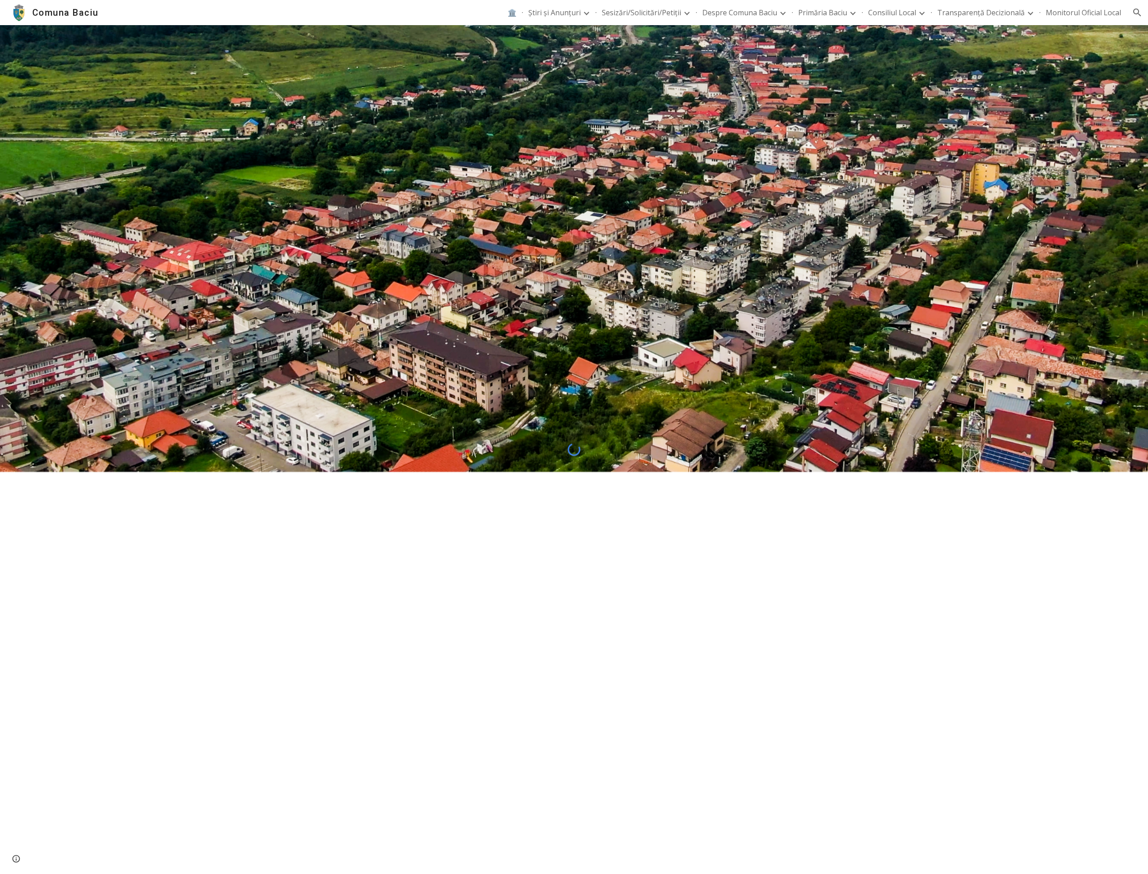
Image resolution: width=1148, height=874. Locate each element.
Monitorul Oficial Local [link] (1083, 12)
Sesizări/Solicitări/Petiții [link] (641, 12)
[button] (1137, 12)
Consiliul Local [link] (892, 12)
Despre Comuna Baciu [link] (739, 12)
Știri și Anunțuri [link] (554, 12)
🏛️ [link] (512, 12)
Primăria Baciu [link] (822, 12)
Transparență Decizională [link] (981, 12)
